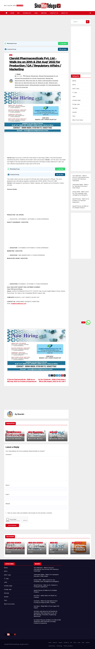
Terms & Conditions (68, 645)
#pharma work (53, 83)
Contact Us (54, 13)
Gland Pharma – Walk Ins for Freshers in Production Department (80, 200)
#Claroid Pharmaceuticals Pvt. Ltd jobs (26, 78)
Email (8, 494)
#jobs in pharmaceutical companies (48, 80)
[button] (90, 13)
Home (12, 13)
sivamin (74, 112)
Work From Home (77, 120)
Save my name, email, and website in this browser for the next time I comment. (29, 513)
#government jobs (20, 80)
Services (44, 13)
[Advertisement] (36, 30)
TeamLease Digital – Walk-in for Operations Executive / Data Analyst (80, 186)
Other (83, 642)
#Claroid (27, 76)
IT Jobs (8, 432)
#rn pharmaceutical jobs (53, 85)
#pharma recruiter (43, 83)
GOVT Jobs (75, 88)
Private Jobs (18, 432)
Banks (74, 80)
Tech (73, 116)
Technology (27, 13)
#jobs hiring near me (31, 80)
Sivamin (19, 74)
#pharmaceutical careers (22, 85)
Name (8, 485)
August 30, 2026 (78, 549)
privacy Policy (52, 645)
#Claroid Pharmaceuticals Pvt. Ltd (48, 76)
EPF (18, 13)
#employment (41, 78)
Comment (9, 454)
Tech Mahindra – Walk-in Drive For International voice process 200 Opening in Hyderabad (46, 569)
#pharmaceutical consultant (37, 85)
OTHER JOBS (76, 100)
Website (8, 503)
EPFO (74, 84)
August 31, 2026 (13, 549)
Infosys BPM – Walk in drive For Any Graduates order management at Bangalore (80, 193)
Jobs (36, 13)
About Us (64, 13)
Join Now (63, 43)
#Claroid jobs (34, 76)
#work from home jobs (21, 87)
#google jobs (49, 78)
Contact (60, 642)
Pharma (87, 642)
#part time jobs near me (30, 83)
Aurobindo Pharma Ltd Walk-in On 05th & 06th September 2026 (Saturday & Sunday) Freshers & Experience (47, 621)
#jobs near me (19, 83)
